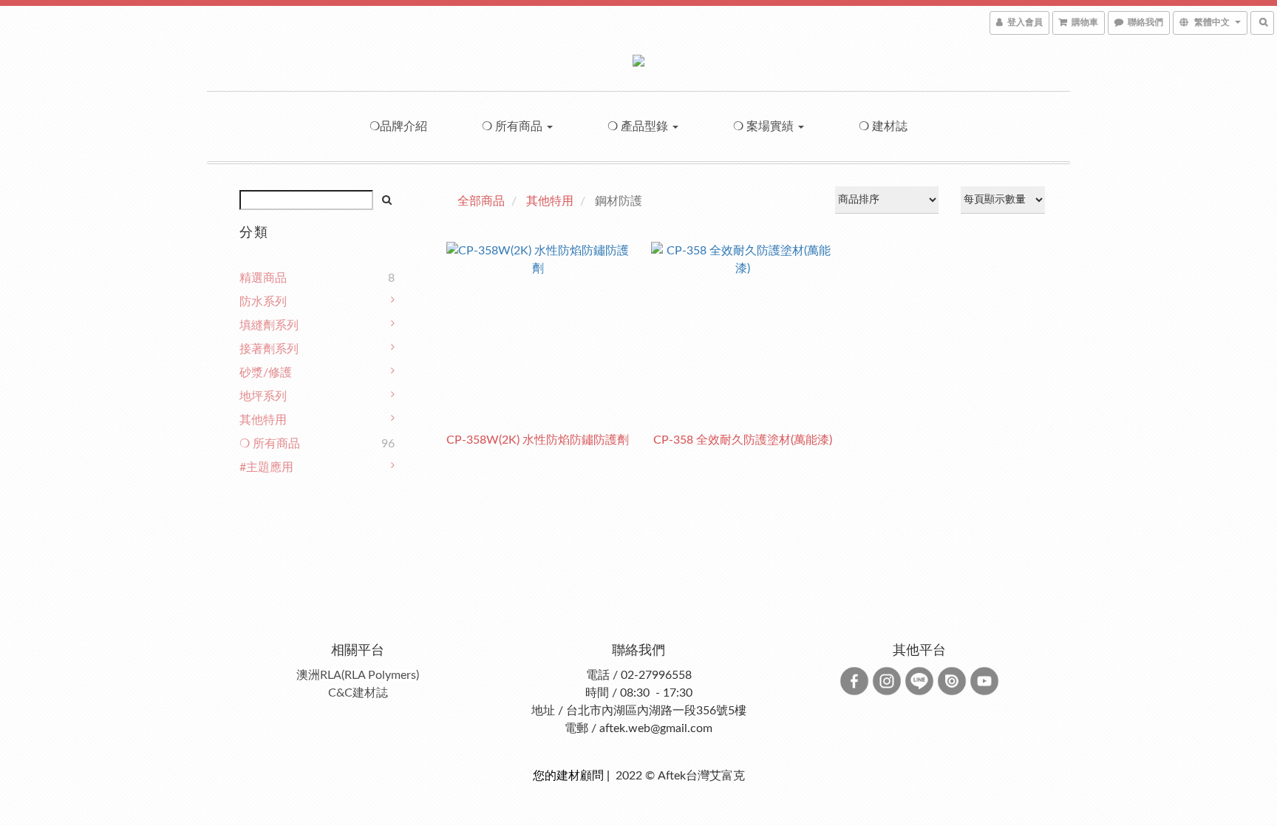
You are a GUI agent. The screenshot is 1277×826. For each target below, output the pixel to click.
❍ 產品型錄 (639, 126)
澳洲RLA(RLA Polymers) (357, 675)
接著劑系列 (269, 349)
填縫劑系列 (269, 325)
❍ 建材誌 (883, 126)
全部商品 (481, 201)
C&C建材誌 (358, 693)
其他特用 (263, 420)
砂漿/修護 (265, 373)
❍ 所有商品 (513, 126)
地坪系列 (263, 396)
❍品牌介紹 (398, 126)
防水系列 (263, 302)
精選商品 (263, 278)
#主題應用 (266, 467)
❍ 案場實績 (765, 126)
